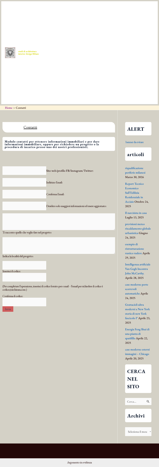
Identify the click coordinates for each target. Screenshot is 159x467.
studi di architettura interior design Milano (28, 52)
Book (105, 27)
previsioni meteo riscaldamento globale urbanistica (138, 228)
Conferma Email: (55, 194)
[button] (55, 28)
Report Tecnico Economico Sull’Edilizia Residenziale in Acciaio (134, 193)
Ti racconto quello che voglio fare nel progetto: (27, 232)
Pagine (85, 77)
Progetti (76, 27)
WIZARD (52, 77)
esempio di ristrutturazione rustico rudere (134, 248)
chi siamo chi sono (69, 77)
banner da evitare (134, 142)
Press (63, 27)
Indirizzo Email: (54, 182)
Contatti (92, 27)
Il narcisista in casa (136, 213)
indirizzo (138, 27)
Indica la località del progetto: (17, 256)
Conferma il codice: (12, 296)
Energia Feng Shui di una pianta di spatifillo (137, 333)
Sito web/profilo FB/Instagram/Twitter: (69, 171)
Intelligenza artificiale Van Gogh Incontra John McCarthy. (137, 268)
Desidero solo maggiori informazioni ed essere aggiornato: (76, 206)
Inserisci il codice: (11, 271)
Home (51, 27)
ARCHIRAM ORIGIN (122, 27)
